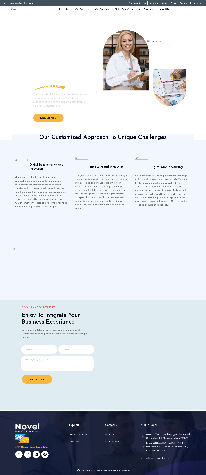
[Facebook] (45, 454)
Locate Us (195, 3)
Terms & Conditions (78, 434)
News (164, 3)
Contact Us (74, 441)
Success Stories (137, 3)
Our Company (112, 441)
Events (183, 3)
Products (148, 9)
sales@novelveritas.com (19, 3)
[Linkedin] (36, 454)
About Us (164, 9)
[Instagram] (27, 454)
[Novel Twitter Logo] (19, 454)
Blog (173, 3)
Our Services (102, 9)
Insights (154, 3)
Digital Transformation (126, 9)
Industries (64, 9)
